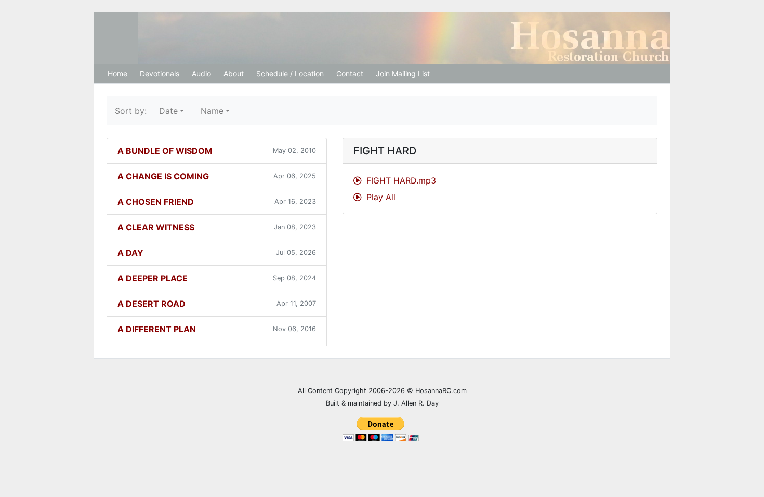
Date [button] (168, 111)
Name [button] (212, 111)
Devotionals (159, 73)
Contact (349, 73)
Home (117, 73)
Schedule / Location (290, 73)
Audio (201, 73)
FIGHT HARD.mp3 (400, 180)
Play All (380, 197)
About (233, 73)
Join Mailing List (403, 73)
